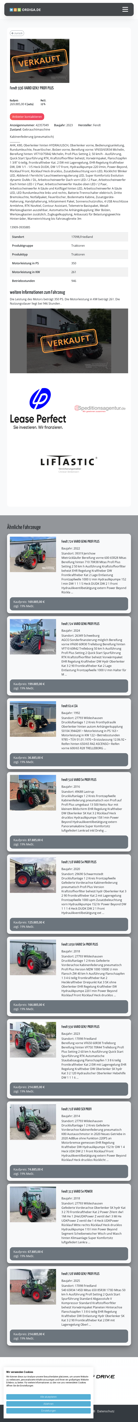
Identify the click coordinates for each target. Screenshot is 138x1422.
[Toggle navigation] (125, 9)
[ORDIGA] (27, 9)
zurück (18, 33)
